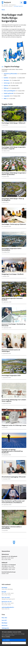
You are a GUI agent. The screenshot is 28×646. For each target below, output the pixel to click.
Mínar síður (4, 617)
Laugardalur (7, 96)
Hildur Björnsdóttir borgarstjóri (7, 6)
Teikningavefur (5, 628)
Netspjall (8, 593)
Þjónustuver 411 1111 (8, 603)
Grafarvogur (7, 83)
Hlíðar (5, 98)
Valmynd (25, 2)
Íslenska (21, 2)
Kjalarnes (6, 85)
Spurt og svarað (8, 598)
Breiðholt (6, 77)
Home (2, 5)
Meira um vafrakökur (6, 636)
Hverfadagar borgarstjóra (18, 6)
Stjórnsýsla (6, 4)
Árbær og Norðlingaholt (9, 90)
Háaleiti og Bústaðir (8, 93)
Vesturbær (6, 80)
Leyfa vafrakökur (6, 640)
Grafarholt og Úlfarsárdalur (10, 73)
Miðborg (6, 88)
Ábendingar (7, 588)
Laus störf (4, 620)
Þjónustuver (4, 625)
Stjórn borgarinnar (12, 4)
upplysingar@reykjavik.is (8, 608)
